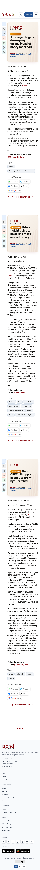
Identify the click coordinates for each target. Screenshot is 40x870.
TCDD (11, 415)
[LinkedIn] (27, 842)
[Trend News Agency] (8, 746)
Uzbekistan (29, 402)
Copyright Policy (7, 827)
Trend (24, 85)
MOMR (30, 674)
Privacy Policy (6, 824)
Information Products (9, 812)
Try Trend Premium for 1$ (21, 197)
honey (11, 166)
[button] (4, 24)
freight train (27, 406)
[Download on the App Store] (8, 851)
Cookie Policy (6, 830)
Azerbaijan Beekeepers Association (21, 171)
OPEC (11, 674)
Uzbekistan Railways (16, 410)
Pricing (4, 809)
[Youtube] (18, 842)
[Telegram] (22, 842)
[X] (13, 842)
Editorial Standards (8, 798)
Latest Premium (7, 780)
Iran (19, 402)
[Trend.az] (8, 14)
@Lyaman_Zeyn (21, 665)
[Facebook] (8, 842)
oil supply (20, 674)
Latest (4, 777)
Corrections (5, 801)
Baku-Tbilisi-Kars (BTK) (25, 415)
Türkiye (11, 402)
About (4, 788)
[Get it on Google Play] (23, 851)
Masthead (5, 791)
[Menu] (36, 14)
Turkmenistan (14, 406)
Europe (29, 410)
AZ (20, 866)
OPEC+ (11, 678)
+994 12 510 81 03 (7, 764)
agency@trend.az (7, 766)
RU (24, 866)
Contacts (5, 794)
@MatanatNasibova (15, 157)
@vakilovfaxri (20, 392)
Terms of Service (7, 821)
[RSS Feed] (32, 842)
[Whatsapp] (4, 842)
